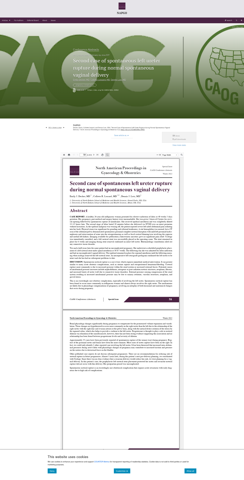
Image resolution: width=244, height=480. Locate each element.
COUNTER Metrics (101, 461)
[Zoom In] (160, 154)
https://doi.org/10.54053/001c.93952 (103, 90)
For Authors (18, 20)
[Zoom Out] (157, 154)
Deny (53, 470)
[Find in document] (181, 155)
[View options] (64, 155)
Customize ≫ (123, 470)
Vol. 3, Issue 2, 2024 (81, 55)
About (44, 20)
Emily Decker (81, 80)
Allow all (191, 470)
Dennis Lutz (118, 80)
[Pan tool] (102, 155)
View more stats (179, 145)
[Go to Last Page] (97, 154)
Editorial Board (33, 20)
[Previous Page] (77, 154)
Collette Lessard (100, 80)
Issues (53, 20)
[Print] (69, 155)
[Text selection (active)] (107, 155)
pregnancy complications (85, 85)
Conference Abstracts (86, 49)
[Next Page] (93, 154)
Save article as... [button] (121, 135)
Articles (5, 20)
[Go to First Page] (73, 154)
